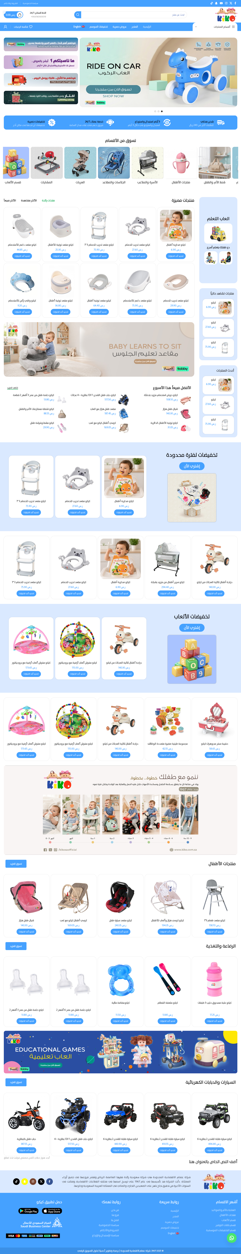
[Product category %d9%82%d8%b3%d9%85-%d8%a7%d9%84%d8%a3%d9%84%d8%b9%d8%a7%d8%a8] (20, 166)
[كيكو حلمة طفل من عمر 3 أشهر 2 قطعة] (61, 400)
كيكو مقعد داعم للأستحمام (137, 300)
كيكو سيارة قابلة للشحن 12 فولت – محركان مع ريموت (73, 1140)
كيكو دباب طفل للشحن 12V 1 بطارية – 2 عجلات (167, 1140)
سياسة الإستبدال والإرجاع (105, 1235)
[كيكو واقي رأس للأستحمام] (22, 281)
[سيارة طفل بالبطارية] (120, 1115)
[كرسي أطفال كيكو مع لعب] (123, 428)
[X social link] (230, 3)
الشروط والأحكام (109, 1230)
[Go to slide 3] (155, 111)
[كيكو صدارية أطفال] (225, 308)
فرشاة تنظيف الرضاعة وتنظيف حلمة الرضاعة (120, 1004)
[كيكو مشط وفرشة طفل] (61, 428)
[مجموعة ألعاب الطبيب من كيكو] (26, 720)
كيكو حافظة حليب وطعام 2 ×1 (167, 1002)
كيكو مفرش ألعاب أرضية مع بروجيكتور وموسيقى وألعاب (124, 664)
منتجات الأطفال (228, 1215)
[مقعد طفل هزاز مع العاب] (123, 414)
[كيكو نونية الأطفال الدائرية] (185, 428)
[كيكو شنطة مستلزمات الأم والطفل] (61, 414)
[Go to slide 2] (158, 111)
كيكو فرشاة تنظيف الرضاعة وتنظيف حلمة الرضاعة (73, 1004)
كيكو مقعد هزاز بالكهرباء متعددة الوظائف (26, 922)
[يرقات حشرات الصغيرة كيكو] (167, 720)
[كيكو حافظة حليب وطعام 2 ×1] (167, 979)
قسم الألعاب (229, 1220)
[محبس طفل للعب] (73, 897)
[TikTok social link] (211, 3)
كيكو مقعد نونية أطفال (99, 300)
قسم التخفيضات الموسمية (221, 1230)
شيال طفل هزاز (170, 409)
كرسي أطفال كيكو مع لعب (102, 423)
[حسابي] (5, 26)
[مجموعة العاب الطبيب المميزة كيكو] (120, 720)
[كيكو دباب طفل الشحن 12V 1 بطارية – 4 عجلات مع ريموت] (123, 400)
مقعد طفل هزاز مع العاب (103, 409)
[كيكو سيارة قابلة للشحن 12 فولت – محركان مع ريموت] (73, 1115)
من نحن (115, 1210)
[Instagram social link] (226, 3)
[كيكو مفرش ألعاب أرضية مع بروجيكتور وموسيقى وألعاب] (124, 640)
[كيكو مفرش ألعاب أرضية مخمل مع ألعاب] (31, 640)
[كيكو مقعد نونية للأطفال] (61, 226)
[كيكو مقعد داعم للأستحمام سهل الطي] (22, 226)
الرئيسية (175, 1210)
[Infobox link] (38, 15)
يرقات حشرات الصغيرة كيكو (167, 743)
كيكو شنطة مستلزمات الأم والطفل (36, 409)
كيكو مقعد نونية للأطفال (60, 244)
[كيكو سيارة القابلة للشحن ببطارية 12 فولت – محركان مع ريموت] (214, 1115)
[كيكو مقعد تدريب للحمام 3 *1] (225, 347)
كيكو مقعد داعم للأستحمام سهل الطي (22, 246)
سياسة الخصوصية (109, 1225)
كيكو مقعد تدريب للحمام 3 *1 (99, 244)
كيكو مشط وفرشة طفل (42, 423)
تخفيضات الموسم (170, 1227)
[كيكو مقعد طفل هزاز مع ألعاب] (167, 897)
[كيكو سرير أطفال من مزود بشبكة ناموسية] (120, 897)
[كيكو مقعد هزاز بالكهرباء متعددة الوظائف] (26, 897)
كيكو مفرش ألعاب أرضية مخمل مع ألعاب (31, 664)
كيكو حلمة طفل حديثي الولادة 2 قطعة (214, 1010)
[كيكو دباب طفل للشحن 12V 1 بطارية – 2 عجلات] (167, 1115)
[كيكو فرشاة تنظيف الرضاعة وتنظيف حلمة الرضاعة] (73, 979)
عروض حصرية (172, 1222)
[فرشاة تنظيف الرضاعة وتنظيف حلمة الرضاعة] (120, 979)
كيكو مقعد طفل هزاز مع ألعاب (167, 920)
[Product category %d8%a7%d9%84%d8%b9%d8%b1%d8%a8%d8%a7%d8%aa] (87, 166)
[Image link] (218, 233)
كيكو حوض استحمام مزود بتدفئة (161, 395)
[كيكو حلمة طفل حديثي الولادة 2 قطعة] (214, 983)
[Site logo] (226, 14)
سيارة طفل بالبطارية (120, 1139)
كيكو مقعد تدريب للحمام (137, 244)
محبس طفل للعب (73, 920)
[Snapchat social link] (216, 3)
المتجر (175, 1216)
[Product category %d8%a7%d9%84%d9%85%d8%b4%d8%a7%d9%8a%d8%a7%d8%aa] (53, 166)
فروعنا (115, 1215)
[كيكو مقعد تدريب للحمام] (225, 328)
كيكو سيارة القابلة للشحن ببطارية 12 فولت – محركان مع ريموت (215, 1140)
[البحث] (77, 14)
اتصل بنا (115, 1220)
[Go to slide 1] (162, 111)
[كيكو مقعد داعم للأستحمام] (137, 281)
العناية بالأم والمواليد (223, 1210)
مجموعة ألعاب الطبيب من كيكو (26, 743)
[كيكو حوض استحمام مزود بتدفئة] (185, 400)
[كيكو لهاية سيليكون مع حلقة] (26, 979)
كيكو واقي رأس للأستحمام (22, 300)
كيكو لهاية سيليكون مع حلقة (26, 1002)
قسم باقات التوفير (225, 1225)
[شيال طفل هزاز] (185, 414)
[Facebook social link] (235, 3)
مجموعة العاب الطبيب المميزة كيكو (120, 743)
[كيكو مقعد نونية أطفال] (99, 281)
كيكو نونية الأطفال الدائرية (164, 423)
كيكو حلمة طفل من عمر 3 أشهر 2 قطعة (33, 395)
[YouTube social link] (221, 3)
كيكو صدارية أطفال (176, 244)
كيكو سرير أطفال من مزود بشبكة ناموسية (120, 922)
